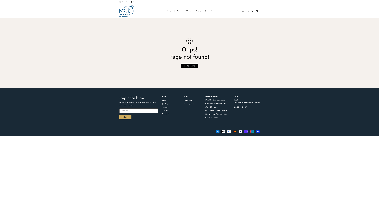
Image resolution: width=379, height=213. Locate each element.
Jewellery (177, 11)
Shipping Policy (189, 104)
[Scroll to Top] (375, 202)
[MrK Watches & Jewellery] (126, 11)
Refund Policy (188, 100)
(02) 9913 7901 (241, 107)
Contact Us (208, 11)
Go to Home (189, 65)
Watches (188, 11)
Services (199, 11)
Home (169, 11)
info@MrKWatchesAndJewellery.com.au (247, 102)
